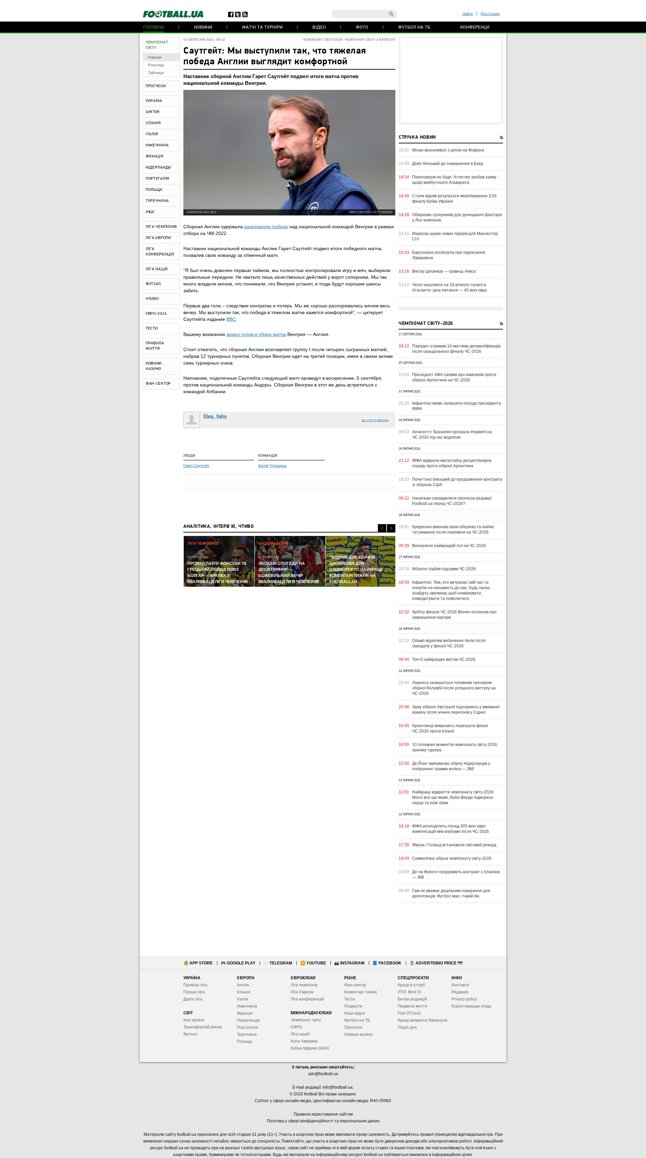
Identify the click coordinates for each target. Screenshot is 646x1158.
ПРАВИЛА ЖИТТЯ (155, 346)
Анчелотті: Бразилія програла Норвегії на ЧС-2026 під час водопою (452, 435)
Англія (263, 466)
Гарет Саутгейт (196, 466)
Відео (319, 27)
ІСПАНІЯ (153, 123)
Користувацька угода (471, 1006)
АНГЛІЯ (152, 112)
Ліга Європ (301, 992)
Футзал (190, 1034)
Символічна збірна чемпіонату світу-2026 (452, 858)
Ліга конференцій (307, 999)
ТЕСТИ (152, 329)
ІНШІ (150, 212)
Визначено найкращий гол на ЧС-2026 (449, 545)
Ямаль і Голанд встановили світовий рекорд (454, 845)
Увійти (467, 14)
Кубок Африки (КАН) (310, 1048)
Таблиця (156, 73)
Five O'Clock (409, 1013)
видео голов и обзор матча (256, 334)
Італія (242, 999)
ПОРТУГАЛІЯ (157, 179)
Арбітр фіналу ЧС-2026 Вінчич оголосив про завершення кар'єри (454, 615)
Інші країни (193, 1020)
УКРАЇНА (154, 101)
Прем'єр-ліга (195, 985)
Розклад (156, 65)
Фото (362, 27)
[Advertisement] (450, 80)
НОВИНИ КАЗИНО (154, 366)
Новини (203, 27)
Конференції (475, 27)
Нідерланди (248, 1020)
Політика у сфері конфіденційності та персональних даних (323, 1121)
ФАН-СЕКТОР (158, 384)
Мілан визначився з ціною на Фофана (448, 150)
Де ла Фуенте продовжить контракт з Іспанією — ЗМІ (456, 875)
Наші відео (354, 1013)
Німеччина (247, 1006)
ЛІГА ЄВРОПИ (158, 238)
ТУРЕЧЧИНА (157, 201)
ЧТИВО (152, 299)
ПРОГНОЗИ (156, 86)
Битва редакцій (412, 999)
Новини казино (358, 1034)
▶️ (313, 963)
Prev (382, 528)
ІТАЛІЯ (152, 134)
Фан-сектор (355, 985)
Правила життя (412, 1006)
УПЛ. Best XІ (409, 992)
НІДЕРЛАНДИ (158, 168)
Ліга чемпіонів (304, 985)
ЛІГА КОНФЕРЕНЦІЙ (160, 252)
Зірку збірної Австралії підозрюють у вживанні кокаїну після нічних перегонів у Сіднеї (456, 710)
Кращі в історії (411, 985)
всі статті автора (375, 420)
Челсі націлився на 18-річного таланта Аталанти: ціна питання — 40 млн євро (449, 287)
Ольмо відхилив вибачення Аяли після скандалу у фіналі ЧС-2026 (449, 643)
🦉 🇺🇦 (436, 963)
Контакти (460, 985)
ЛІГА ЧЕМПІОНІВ (161, 227)
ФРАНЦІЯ (155, 157)
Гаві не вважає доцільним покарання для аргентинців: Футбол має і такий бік (451, 893)
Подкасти (353, 1006)
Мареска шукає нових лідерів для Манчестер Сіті (455, 236)
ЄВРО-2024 (156, 314)
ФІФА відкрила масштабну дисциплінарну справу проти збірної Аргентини (452, 463)
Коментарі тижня (360, 992)
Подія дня (407, 1027)
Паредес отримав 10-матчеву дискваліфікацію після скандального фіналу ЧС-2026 (456, 349)
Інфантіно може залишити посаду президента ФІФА (456, 406)
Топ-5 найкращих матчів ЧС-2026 (443, 659)
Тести (349, 999)
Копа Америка (304, 1041)
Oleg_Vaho (215, 416)
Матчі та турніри (262, 27)
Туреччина (247, 1034)
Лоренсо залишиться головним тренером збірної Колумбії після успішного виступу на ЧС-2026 (454, 688)
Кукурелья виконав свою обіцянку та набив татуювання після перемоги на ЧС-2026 (453, 529)
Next (391, 528)
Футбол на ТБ (414, 27)
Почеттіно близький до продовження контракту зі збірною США (457, 482)
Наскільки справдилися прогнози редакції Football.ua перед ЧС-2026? (452, 501)
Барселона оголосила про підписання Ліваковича (448, 255)
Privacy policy (464, 999)
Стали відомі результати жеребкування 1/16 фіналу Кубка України (454, 199)
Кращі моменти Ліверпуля (422, 1020)
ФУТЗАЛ (153, 284)
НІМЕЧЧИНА (157, 145)
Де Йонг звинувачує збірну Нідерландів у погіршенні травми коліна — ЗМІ (451, 766)
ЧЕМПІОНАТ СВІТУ (157, 45)
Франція (245, 1013)
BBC (231, 319)
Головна (153, 27)
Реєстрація (490, 14)
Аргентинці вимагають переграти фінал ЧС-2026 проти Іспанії (450, 728)
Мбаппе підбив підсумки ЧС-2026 (444, 569)
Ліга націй (300, 1034)
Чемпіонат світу (306, 1020)
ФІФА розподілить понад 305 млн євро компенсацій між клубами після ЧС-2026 (450, 829)
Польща (244, 1041)
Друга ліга (192, 999)
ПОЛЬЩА (154, 190)
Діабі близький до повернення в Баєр (447, 163)
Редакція (460, 992)
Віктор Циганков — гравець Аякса (444, 271)
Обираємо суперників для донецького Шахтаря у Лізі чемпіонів (457, 217)
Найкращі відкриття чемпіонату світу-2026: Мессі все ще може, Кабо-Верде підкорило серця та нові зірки (453, 797)
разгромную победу (266, 226)
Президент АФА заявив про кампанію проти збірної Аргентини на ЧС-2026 (454, 377)
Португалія (247, 1027)
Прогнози (353, 1027)
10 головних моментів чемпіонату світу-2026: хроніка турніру (455, 747)
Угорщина (278, 466)
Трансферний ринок (202, 1027)
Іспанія (243, 992)
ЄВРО (296, 1027)
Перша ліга (194, 992)
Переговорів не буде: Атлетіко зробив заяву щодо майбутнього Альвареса (454, 180)
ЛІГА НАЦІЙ (157, 269)
